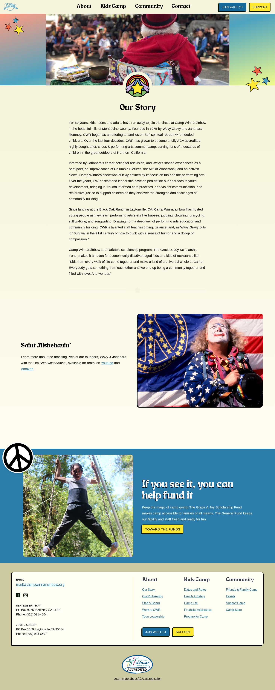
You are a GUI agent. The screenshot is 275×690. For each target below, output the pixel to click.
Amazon (27, 369)
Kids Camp (113, 6)
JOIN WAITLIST (232, 7)
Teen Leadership (153, 616)
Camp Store (234, 609)
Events (230, 596)
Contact (181, 6)
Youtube (107, 363)
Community (149, 6)
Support (260, 7)
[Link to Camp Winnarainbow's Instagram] (25, 595)
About (84, 6)
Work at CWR (151, 609)
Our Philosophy (152, 596)
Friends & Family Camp (241, 589)
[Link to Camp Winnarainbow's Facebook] (18, 595)
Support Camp (235, 603)
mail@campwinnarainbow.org (40, 584)
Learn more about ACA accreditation (137, 678)
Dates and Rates (195, 589)
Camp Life (191, 603)
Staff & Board (151, 603)
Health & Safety (194, 596)
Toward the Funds (162, 529)
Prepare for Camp (196, 616)
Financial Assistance (198, 609)
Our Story (148, 589)
